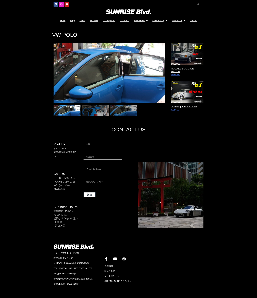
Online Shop (158, 20)
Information (177, 20)
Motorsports (139, 20)
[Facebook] (56, 4)
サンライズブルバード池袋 (66, 253)
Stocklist (94, 20)
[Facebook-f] (106, 259)
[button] (56, 73)
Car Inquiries (109, 20)
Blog (72, 20)
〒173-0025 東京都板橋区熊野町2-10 (71, 263)
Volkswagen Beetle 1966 (184, 106)
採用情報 (108, 266)
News (82, 20)
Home (62, 20)
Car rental (124, 20)
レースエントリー (113, 276)
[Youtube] (67, 4)
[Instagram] (61, 4)
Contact (193, 20)
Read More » (175, 75)
